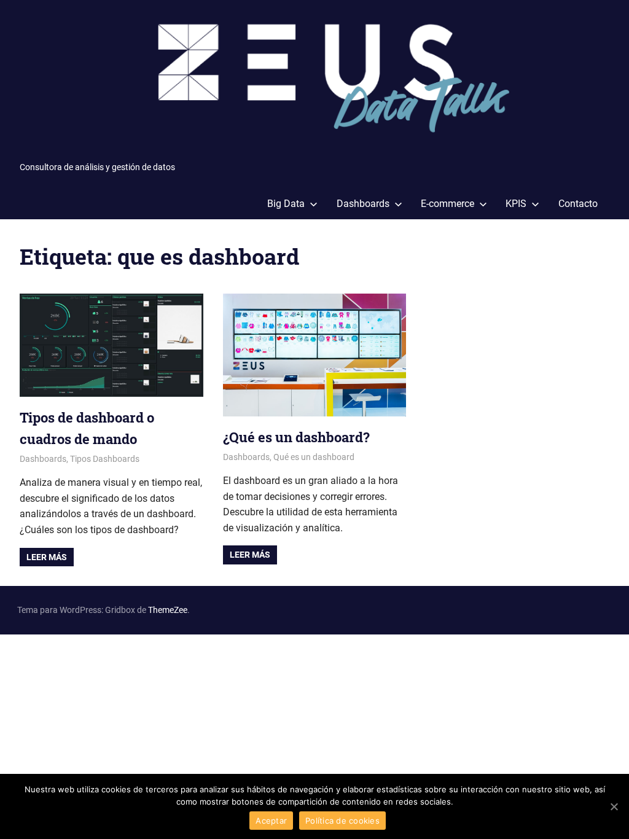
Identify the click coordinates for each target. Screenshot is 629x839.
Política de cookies (342, 820)
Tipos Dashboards (104, 459)
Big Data (286, 203)
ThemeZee (167, 610)
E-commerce (447, 203)
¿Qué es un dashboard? (296, 437)
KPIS (516, 203)
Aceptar (271, 820)
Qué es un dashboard (313, 457)
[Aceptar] (614, 806)
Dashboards (363, 203)
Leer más (46, 557)
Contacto (578, 203)
